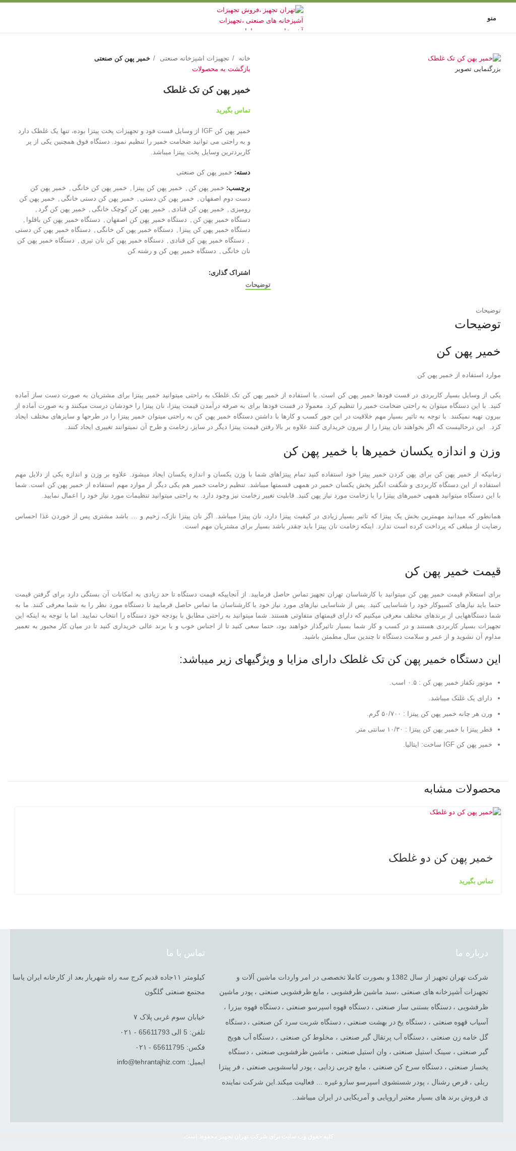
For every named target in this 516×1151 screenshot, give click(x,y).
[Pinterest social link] (177, 273)
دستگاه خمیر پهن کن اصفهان (146, 219)
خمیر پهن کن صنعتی (122, 58)
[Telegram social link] (154, 273)
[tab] (258, 284)
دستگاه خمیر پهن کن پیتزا (214, 229)
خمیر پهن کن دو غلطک (441, 858)
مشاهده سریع (488, 830)
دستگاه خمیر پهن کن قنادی (207, 240)
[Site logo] (258, 17)
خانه (243, 58)
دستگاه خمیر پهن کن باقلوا (63, 219)
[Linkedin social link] (165, 273)
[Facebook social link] (200, 273)
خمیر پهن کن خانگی (99, 188)
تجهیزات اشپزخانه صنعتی (193, 58)
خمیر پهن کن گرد (62, 209)
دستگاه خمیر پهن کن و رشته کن (171, 251)
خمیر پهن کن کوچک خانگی (128, 209)
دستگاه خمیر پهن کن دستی (53, 229)
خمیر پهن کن (206, 188)
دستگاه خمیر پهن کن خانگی (135, 229)
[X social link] (189, 273)
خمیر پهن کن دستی (167, 198)
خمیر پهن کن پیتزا (157, 188)
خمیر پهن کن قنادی (197, 209)
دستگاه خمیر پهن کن (221, 219)
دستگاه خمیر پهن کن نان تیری (122, 240)
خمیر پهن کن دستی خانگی (97, 198)
